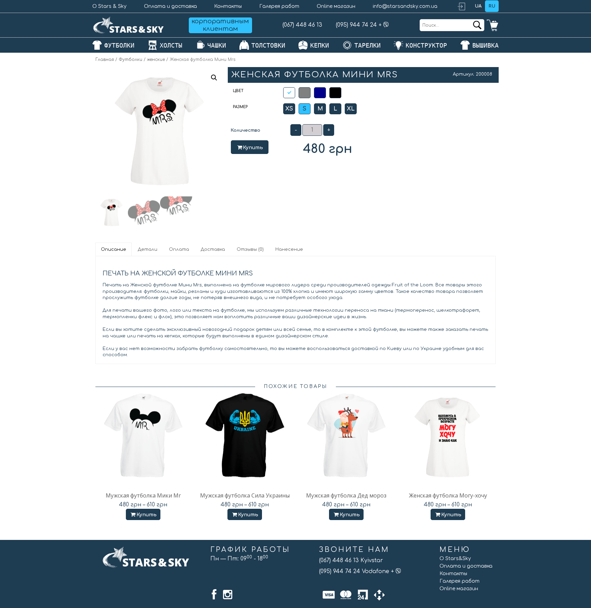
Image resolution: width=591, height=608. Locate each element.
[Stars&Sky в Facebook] (214, 595)
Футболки (130, 59)
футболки (119, 45)
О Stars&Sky (455, 558)
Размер (240, 107)
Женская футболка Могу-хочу (448, 495)
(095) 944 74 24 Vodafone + (357, 571)
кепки (319, 45)
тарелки (367, 45)
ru (491, 6)
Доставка (213, 249)
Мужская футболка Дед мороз (346, 495)
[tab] (113, 249)
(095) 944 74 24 (356, 25)
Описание (113, 249)
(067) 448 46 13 (302, 25)
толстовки (268, 45)
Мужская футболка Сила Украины (245, 495)
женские (156, 59)
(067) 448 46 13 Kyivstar (351, 560)
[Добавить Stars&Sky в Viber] (386, 25)
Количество (245, 130)
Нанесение (289, 249)
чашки (216, 45)
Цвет (238, 91)
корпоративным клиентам (220, 25)
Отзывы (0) (250, 249)
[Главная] (128, 25)
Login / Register (464, 6)
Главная (104, 59)
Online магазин (336, 6)
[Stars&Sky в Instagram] (227, 595)
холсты (171, 45)
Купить (253, 147)
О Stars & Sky (109, 6)
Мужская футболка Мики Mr (143, 495)
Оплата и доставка (170, 6)
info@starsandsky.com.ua (405, 6)
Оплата (179, 249)
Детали (147, 249)
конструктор (426, 45)
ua (478, 6)
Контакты (228, 6)
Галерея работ (279, 6)
